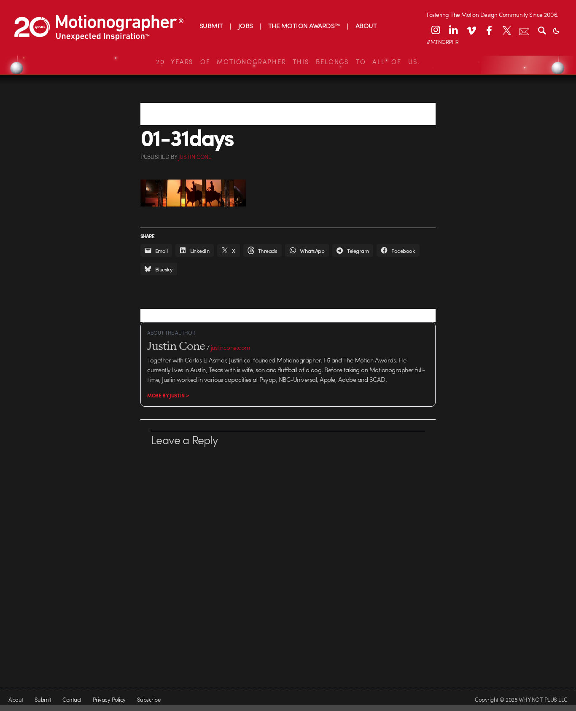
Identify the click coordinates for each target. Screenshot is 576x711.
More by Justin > (168, 395)
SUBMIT (211, 25)
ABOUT (366, 25)
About (15, 699)
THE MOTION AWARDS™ (304, 25)
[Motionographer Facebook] (488, 30)
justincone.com (230, 347)
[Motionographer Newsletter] (524, 30)
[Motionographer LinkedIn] (453, 30)
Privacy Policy (109, 699)
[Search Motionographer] (541, 30)
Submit (43, 699)
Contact (71, 699)
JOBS (245, 25)
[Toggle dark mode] (556, 30)
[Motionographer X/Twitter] (506, 30)
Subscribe (148, 699)
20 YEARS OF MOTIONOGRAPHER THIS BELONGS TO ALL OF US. (288, 61)
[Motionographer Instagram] (435, 30)
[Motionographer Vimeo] (471, 30)
